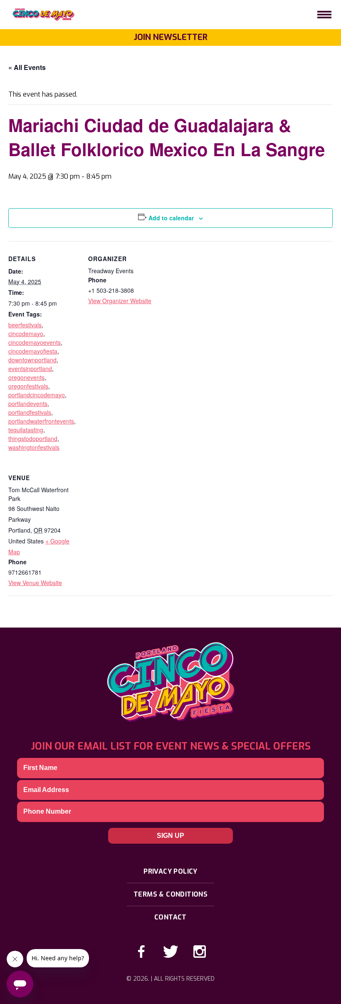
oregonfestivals (28, 386)
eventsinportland (30, 368)
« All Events (27, 67)
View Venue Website (35, 582)
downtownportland (32, 360)
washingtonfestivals (33, 447)
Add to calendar (171, 218)
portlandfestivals (29, 412)
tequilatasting (25, 430)
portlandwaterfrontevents (41, 421)
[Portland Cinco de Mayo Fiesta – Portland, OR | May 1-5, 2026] (39, 14)
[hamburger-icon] (324, 14)
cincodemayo (25, 333)
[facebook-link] (141, 951)
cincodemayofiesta (32, 351)
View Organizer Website (119, 300)
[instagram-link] (199, 951)
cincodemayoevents (34, 342)
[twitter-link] (170, 951)
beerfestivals (25, 325)
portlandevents (27, 403)
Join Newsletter (171, 37)
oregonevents (26, 377)
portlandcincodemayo (36, 395)
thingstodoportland (32, 438)
